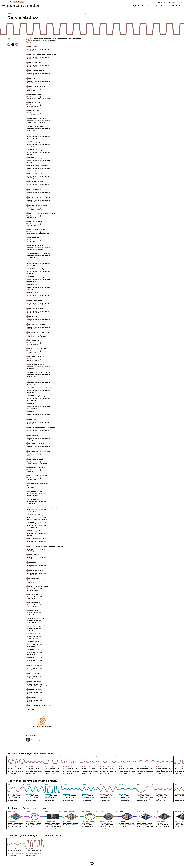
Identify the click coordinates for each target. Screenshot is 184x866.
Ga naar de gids (45, 808)
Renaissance (88, 811)
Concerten (165, 6)
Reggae (14, 811)
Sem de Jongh (36, 740)
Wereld (9, 811)
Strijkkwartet (71, 811)
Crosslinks (121, 811)
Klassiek (28, 784)
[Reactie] (16, 44)
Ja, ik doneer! (172, 2)
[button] (29, 40)
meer (58, 753)
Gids (143, 6)
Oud (83, 811)
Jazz (9, 14)
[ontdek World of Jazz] (18, 2)
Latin (143, 811)
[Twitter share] (12, 44)
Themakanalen (153, 6)
